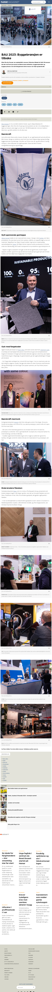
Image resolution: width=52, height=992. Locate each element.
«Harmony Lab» (44, 350)
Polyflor (41, 238)
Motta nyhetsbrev (7, 82)
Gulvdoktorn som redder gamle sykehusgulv (42, 911)
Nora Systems (6, 773)
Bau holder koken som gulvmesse (17, 788)
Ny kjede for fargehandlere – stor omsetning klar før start (8, 858)
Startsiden (4, 5)
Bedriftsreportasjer (8, 975)
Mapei (4, 771)
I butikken (6, 986)
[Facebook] (5, 112)
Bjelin (4, 760)
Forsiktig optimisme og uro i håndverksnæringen (43, 858)
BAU (4, 104)
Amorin (16, 422)
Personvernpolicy (8, 962)
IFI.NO (29, 960)
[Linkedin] (13, 112)
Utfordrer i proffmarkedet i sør (8, 909)
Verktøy (20, 104)
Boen (15, 491)
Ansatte (6, 958)
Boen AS (5, 762)
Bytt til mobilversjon (9, 968)
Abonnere (6, 966)
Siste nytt (5, 834)
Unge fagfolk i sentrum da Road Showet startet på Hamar (25, 858)
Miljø (29, 979)
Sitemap (6, 964)
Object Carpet (6, 238)
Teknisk (38, 905)
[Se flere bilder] (49, 47)
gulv (14, 104)
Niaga (14, 244)
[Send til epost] (17, 112)
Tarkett (4, 780)
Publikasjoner (31, 956)
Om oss (5, 956)
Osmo (4, 774)
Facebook (15, 80)
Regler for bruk (7, 960)
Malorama (5, 769)
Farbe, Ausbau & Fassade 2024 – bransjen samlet (22, 795)
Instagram (25, 80)
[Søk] (44, 2)
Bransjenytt (4, 850)
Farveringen (6, 764)
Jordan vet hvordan (13, 802)
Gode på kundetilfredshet (15, 810)
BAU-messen (5, 124)
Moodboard (30, 968)
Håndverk (6, 984)
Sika (4, 778)
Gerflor (4, 765)
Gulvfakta (30, 964)
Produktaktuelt (31, 984)
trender (9, 104)
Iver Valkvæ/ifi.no (12, 71)
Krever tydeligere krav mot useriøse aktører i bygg (25, 912)
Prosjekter (30, 986)
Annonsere (30, 962)
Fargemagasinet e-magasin (33, 958)
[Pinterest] (9, 112)
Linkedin (20, 80)
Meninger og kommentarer (33, 975)
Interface (5, 767)
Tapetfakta (30, 966)
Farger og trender (8, 979)
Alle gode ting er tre (14, 824)
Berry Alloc (21, 350)
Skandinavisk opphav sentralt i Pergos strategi (21, 817)
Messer (10, 5)
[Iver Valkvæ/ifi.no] (49, 72)
